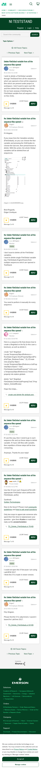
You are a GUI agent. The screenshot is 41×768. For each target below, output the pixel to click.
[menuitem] (31, 4)
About (23, 721)
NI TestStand (31, 13)
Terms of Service (22, 710)
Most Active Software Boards (13, 13)
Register (20, 28)
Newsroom (8, 723)
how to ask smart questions (26, 509)
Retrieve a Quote (10, 710)
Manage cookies (20, 764)
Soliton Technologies (12, 502)
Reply (33, 104)
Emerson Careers (32, 721)
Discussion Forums (25, 10)
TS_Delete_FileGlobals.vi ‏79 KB (20, 526)
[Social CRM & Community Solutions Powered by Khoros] (20, 663)
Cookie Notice (32, 749)
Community (12, 10)
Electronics (16, 693)
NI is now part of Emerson (11, 721)
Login (29, 28)
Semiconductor (27, 696)
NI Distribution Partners (10, 707)
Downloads (6, 732)
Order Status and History (27, 707)
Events (32, 723)
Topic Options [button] (8, 41)
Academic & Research (10, 691)
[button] (6, 104)
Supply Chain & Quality (20, 723)
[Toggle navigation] (11, 4)
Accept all (20, 759)
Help (37, 28)
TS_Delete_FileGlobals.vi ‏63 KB (20, 625)
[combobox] (15, 34)
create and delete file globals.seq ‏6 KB (23, 395)
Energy (24, 693)
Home (4, 10)
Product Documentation (19, 732)
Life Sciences (16, 696)
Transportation (9, 699)
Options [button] (33, 68)
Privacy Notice (19, 749)
